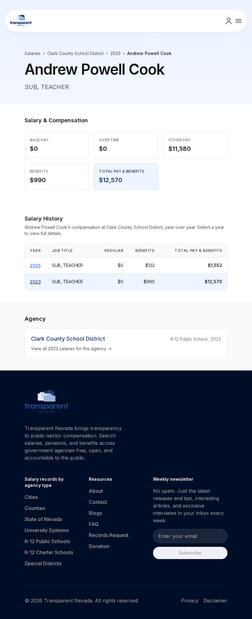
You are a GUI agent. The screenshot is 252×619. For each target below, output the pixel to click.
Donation (99, 546)
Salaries (33, 53)
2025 (35, 265)
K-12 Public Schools (47, 541)
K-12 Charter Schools (49, 552)
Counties (35, 508)
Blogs (95, 513)
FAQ (94, 524)
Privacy (190, 600)
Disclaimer (215, 600)
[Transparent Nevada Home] (47, 402)
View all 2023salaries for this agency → (71, 348)
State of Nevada (43, 519)
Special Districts (43, 563)
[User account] (228, 21)
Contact (98, 502)
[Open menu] (238, 21)
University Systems (47, 530)
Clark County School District (75, 53)
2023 (35, 281)
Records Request (108, 535)
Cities (31, 497)
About (96, 491)
